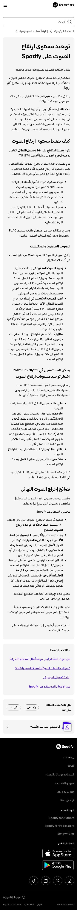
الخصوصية (29, 904)
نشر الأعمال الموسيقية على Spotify (49, 686)
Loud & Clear (65, 792)
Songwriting (65, 833)
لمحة (71, 765)
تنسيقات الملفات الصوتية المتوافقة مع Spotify (42, 668)
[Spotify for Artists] (63, 5)
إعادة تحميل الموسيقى (56, 677)
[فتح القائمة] (5, 5)
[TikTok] (33, 880)
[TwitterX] (57, 880)
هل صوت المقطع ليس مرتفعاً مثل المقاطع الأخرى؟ (40, 659)
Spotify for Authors (61, 818)
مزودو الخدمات (64, 783)
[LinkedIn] (45, 880)
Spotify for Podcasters (59, 826)
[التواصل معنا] (8, 726)
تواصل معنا (67, 800)
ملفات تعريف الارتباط (12, 904)
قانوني (39, 904)
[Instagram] (69, 880)
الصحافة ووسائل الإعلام (59, 774)
